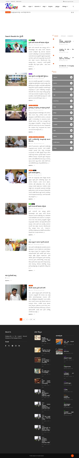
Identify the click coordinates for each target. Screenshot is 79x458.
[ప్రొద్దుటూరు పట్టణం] (59, 358)
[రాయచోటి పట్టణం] (59, 383)
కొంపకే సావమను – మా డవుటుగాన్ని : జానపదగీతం (66, 58)
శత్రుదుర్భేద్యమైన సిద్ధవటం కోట (67, 404)
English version (18, 1)
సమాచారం (37, 6)
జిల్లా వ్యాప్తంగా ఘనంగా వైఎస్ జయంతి (39, 242)
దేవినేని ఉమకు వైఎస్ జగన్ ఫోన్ (37, 287)
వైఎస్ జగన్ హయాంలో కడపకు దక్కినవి (39, 42)
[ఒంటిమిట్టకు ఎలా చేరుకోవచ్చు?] (59, 373)
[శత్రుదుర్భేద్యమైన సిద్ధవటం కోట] (59, 404)
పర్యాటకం (50, 6)
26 (31, 319)
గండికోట (66, 390)
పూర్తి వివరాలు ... (31, 69)
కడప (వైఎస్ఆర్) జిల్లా (10, 275)
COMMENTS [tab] (70, 36)
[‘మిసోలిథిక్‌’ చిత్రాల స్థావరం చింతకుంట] (59, 412)
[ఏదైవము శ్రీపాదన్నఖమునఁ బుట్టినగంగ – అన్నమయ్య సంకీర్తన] (38, 391)
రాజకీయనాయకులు (41, 137)
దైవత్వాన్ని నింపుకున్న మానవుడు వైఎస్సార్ (39, 107)
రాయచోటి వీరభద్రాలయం (67, 397)
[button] (71, 12)
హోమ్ (24, 6)
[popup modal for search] (73, 6)
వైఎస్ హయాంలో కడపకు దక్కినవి (37, 206)
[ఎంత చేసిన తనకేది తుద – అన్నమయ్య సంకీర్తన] (38, 416)
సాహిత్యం (64, 6)
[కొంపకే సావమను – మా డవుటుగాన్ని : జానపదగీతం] (38, 359)
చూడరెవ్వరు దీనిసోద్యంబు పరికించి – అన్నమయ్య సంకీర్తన (46, 440)
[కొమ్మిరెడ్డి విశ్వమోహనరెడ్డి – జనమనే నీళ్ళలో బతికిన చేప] (38, 337)
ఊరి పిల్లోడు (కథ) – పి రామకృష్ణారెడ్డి (66, 66)
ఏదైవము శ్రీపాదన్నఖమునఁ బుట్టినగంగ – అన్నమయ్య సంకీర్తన (46, 394)
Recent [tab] (56, 36)
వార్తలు (29, 6)
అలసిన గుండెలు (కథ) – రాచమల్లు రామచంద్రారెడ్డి (46, 382)
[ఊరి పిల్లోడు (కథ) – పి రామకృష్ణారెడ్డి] (38, 370)
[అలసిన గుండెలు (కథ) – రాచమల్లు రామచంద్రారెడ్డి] (38, 380)
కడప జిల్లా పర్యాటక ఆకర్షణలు (69, 342)
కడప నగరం (66, 351)
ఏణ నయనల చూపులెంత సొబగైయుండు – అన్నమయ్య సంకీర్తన (46, 406)
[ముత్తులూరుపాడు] (59, 366)
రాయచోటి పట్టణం (67, 383)
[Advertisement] (39, 24)
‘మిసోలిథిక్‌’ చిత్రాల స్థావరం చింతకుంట (69, 412)
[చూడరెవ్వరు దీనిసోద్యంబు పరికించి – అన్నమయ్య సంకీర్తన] (38, 438)
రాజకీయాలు (30, 285)
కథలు (60, 48)
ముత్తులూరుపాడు (67, 367)
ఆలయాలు (65, 395)
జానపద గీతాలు (61, 56)
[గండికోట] (59, 390)
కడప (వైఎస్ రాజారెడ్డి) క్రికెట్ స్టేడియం (38, 76)
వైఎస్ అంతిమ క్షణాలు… (35, 172)
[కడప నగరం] (59, 351)
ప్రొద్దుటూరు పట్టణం (68, 358)
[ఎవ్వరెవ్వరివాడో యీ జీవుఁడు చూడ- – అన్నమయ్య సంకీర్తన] (38, 427)
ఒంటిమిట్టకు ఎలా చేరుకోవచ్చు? (69, 373)
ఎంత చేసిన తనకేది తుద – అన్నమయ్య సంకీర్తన (46, 417)
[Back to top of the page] (72, 456)
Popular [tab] (63, 36)
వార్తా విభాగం (31, 45)
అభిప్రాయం (30, 105)
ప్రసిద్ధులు (57, 6)
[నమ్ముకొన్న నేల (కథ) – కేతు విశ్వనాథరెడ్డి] (38, 350)
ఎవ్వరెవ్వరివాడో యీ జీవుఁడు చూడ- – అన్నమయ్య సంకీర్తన (46, 429)
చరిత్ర (44, 6)
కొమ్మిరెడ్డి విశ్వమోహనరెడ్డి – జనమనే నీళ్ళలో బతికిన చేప (20, 12)
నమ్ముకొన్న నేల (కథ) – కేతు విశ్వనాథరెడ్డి (66, 49)
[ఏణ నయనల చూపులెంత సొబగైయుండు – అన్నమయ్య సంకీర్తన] (38, 404)
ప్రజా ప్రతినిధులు (35, 105)
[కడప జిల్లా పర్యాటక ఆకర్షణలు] (59, 341)
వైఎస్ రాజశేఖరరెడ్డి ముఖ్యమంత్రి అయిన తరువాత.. (39, 140)
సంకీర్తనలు (43, 390)
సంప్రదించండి (13, 1)
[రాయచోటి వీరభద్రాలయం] (59, 396)
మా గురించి (7, 1)
